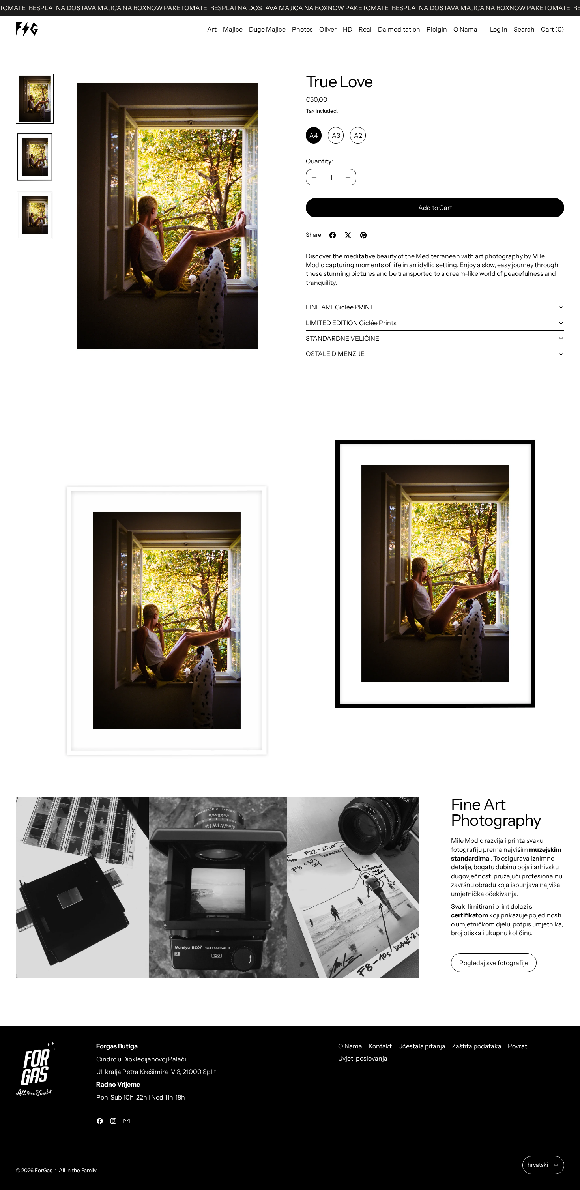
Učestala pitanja (421, 1046)
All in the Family (78, 1170)
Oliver (328, 29)
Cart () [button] (552, 29)
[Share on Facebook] (333, 235)
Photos (302, 29)
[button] (35, 99)
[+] (348, 177)
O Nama (465, 29)
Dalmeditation (399, 29)
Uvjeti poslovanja (362, 1058)
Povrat (517, 1046)
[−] (314, 177)
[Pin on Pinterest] (363, 235)
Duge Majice (267, 29)
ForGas (43, 1170)
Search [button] (524, 29)
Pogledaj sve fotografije (493, 963)
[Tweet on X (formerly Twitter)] (348, 235)
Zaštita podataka (476, 1046)
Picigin (437, 29)
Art (212, 29)
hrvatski (538, 1164)
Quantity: (319, 161)
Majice (233, 29)
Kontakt (380, 1046)
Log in (498, 29)
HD (347, 29)
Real (365, 29)
